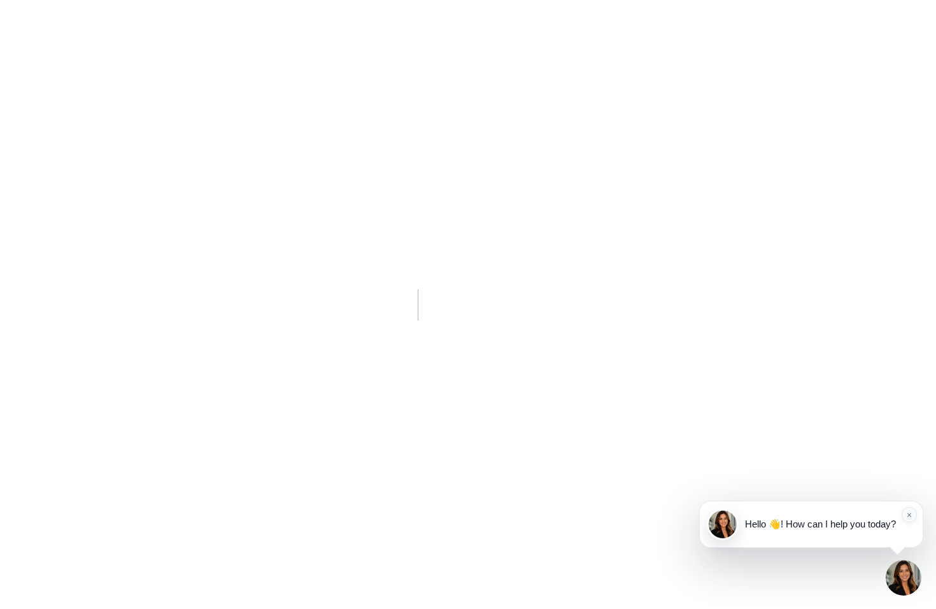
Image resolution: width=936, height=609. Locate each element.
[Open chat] (903, 578)
